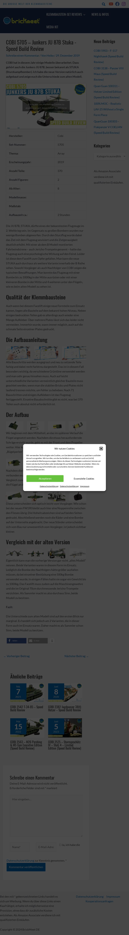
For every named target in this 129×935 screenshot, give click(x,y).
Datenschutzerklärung (49, 486)
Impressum (84, 486)
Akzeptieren (45, 478)
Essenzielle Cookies (84, 478)
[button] (101, 448)
